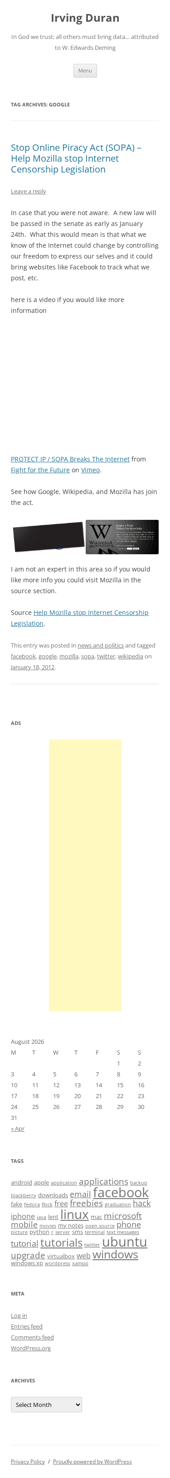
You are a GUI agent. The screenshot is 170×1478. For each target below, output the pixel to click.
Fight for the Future (40, 469)
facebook (23, 656)
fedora (32, 1204)
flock (47, 1204)
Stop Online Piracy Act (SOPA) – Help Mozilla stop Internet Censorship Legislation (76, 158)
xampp (80, 1263)
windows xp (27, 1263)
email (80, 1194)
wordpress (57, 1263)
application (64, 1183)
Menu (85, 70)
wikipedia (130, 656)
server (62, 1232)
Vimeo (90, 469)
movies (47, 1226)
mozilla (68, 656)
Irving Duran (85, 18)
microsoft (123, 1216)
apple (41, 1182)
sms (77, 1232)
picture (19, 1232)
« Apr (17, 1128)
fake (16, 1204)
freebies (86, 1203)
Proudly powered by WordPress (92, 1461)
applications (103, 1181)
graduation (118, 1204)
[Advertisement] (85, 875)
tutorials (61, 1242)
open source (100, 1226)
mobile (24, 1224)
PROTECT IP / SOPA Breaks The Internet (70, 459)
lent (53, 1217)
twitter (106, 656)
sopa (87, 656)
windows (115, 1254)
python (39, 1232)
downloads (53, 1195)
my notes (70, 1225)
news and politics (101, 645)
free (61, 1204)
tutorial (25, 1243)
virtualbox (61, 1256)
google (48, 656)
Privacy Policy (28, 1461)
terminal (95, 1232)
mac (96, 1217)
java (41, 1217)
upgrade (28, 1255)
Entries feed (27, 1326)
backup (138, 1183)
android (21, 1182)
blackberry (23, 1195)
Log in (19, 1315)
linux (74, 1214)
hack (142, 1203)
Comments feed (32, 1337)
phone (129, 1224)
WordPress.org (31, 1348)
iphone (23, 1216)
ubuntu (124, 1242)
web (84, 1256)
